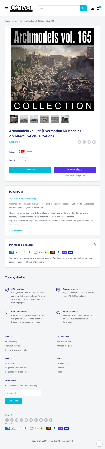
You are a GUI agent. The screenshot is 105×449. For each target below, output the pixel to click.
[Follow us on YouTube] (26, 420)
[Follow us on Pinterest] (21, 420)
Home (7, 21)
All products (17, 21)
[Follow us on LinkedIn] (36, 420)
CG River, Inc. (63, 363)
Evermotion (14, 142)
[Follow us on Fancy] (50, 420)
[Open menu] (6, 8)
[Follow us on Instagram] (16, 420)
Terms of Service (12, 345)
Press (59, 371)
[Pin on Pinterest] (84, 142)
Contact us (10, 363)
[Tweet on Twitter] (89, 142)
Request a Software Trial (16, 367)
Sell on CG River (64, 341)
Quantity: (13, 160)
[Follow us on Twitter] (12, 420)
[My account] (92, 8)
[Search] (83, 8)
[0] (97, 8)
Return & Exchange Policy (16, 350)
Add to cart (30, 169)
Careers (60, 367)
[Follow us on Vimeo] (31, 420)
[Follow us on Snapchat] (41, 420)
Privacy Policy (11, 341)
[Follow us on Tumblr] (46, 420)
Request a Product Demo (16, 371)
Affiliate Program (64, 345)
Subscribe (13, 400)
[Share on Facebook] (79, 142)
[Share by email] (94, 142)
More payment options (75, 175)
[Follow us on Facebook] (7, 420)
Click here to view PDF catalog (22, 198)
